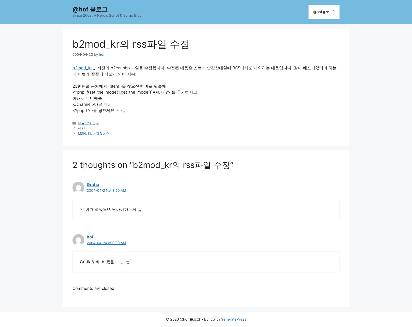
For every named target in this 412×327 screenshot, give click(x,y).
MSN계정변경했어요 (93, 133)
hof (90, 237)
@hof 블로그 (90, 9)
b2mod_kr (82, 67)
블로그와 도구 (88, 123)
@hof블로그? (324, 12)
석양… (83, 128)
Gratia (93, 184)
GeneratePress (233, 319)
